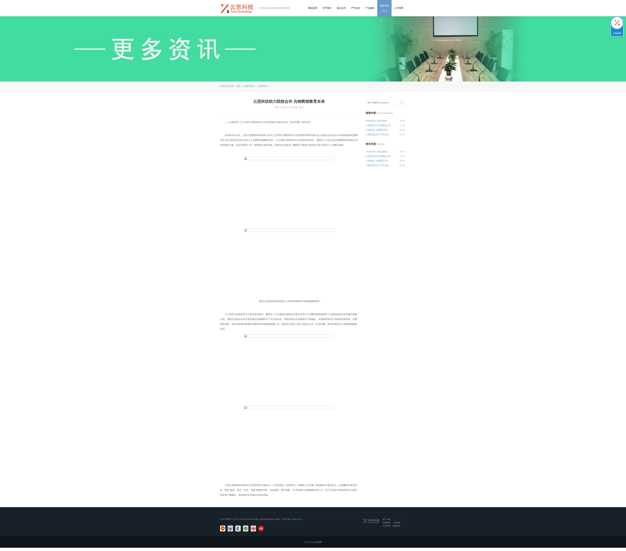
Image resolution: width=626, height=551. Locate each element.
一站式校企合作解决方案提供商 (274, 8)
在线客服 (617, 33)
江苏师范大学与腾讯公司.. (379, 125)
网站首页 (312, 8)
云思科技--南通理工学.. (377, 130)
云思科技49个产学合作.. (378, 134)
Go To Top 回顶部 (313, 542)
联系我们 (617, 22)
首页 (238, 86)
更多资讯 (249, 86)
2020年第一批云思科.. (377, 121)
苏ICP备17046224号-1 (293, 519)
